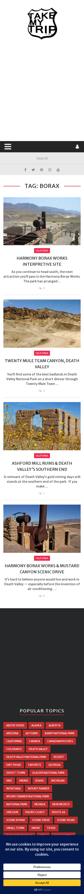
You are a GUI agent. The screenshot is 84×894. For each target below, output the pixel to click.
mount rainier (38, 788)
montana (13, 788)
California (42, 250)
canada (34, 741)
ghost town (15, 772)
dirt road (13, 764)
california (14, 741)
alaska (36, 725)
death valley (38, 749)
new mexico (61, 804)
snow (35, 828)
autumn (32, 733)
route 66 (58, 812)
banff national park (60, 733)
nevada (39, 804)
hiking (23, 780)
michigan (58, 780)
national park (16, 804)
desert (59, 757)
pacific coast (35, 812)
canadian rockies (60, 741)
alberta (54, 725)
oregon (12, 812)
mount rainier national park (27, 796)
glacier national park (48, 772)
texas (51, 828)
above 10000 (15, 725)
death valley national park (26, 757)
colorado (14, 749)
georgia (54, 764)
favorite (34, 764)
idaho (39, 780)
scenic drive (41, 820)
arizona (12, 733)
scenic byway (15, 820)
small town (15, 828)
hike (9, 780)
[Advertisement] (42, 90)
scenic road (66, 820)
